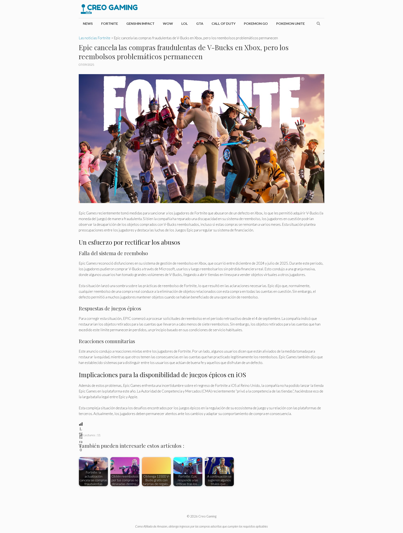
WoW (168, 23)
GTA (199, 23)
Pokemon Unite (290, 23)
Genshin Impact (140, 23)
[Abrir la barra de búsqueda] (318, 23)
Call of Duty (224, 23)
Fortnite (109, 23)
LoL (184, 23)
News (88, 23)
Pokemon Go (256, 23)
